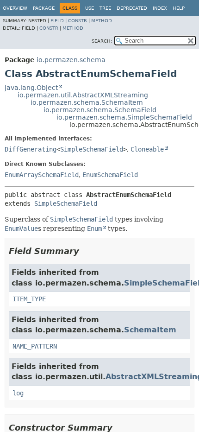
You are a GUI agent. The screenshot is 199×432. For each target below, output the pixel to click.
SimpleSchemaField (91, 149)
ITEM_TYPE (29, 299)
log (18, 393)
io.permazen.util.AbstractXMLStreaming (83, 95)
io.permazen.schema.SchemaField (100, 110)
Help (179, 8)
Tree (105, 8)
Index (160, 8)
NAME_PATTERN (34, 346)
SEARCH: (102, 41)
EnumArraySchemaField (42, 174)
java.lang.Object (31, 87)
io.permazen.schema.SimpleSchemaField (124, 117)
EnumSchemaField (110, 174)
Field (57, 20)
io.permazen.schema (71, 60)
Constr (77, 20)
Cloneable (147, 149)
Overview (15, 8)
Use (89, 8)
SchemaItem (150, 329)
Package (44, 8)
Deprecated (132, 8)
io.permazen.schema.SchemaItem (87, 102)
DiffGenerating (30, 149)
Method (101, 20)
